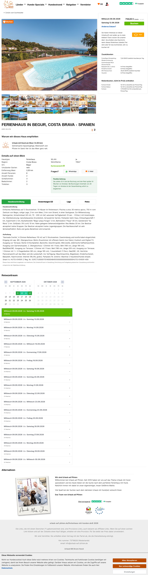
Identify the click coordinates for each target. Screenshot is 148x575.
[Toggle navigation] (112, 3)
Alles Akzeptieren (129, 560)
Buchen (134, 23)
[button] (9, 54)
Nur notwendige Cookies (129, 566)
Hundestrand (55, 4)
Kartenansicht (57, 166)
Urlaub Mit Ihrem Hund (74, 549)
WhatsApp (72, 171)
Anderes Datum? (109, 26)
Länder (20, 4)
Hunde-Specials (36, 4)
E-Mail (90, 171)
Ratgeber (71, 4)
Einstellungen (129, 572)
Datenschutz (7, 568)
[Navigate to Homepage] (9, 4)
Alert (140, 34)
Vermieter (85, 4)
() (101, 4)
